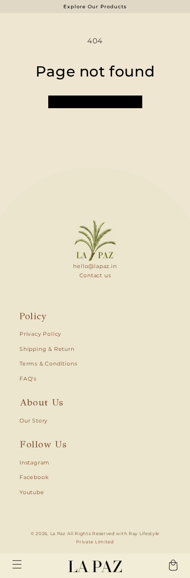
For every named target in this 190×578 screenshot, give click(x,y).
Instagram (34, 463)
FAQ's (28, 379)
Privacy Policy (40, 334)
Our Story (33, 421)
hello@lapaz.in (94, 266)
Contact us (95, 275)
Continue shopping (95, 101)
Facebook (34, 477)
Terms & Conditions (48, 364)
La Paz (58, 533)
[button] (17, 564)
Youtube (31, 492)
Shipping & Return (47, 349)
